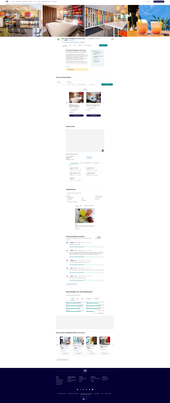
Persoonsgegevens (96, 393)
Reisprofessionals (70, 381)
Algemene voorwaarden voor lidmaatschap (86, 393)
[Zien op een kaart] (85, 140)
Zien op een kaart (63, 350)
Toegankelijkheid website (82, 378)
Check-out (69, 82)
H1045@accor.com (89, 158)
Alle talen (80, 381)
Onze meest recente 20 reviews (72, 284)
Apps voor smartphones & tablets (95, 378)
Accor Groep (57, 378)
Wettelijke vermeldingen (108, 393)
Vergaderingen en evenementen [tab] (89, 205)
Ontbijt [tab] (81, 205)
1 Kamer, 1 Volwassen (81, 84)
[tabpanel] (85, 105)
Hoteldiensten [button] (71, 189)
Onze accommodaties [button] (63, 77)
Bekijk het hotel (65, 353)
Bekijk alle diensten (99, 196)
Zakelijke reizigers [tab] (97, 299)
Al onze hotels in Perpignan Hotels (62, 359)
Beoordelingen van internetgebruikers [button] (79, 292)
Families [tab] (82, 299)
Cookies (102, 393)
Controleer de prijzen (103, 45)
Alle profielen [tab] (72, 299)
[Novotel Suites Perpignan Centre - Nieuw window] (65, 341)
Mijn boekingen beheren (105, 378)
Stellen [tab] (78, 299)
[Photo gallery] (85, 21)
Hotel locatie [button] (70, 126)
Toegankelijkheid (97, 198)
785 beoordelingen (70, 40)
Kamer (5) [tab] (85, 89)
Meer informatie (77, 228)
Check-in (59, 82)
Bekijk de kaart (82, 42)
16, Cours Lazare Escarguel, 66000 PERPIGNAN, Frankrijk (71, 42)
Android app (92, 381)
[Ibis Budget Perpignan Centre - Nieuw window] (78, 341)
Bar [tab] (76, 205)
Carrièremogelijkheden (59, 381)
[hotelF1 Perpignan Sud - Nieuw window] (104, 341)
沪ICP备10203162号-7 (88, 396)
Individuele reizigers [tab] (89, 299)
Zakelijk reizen (69, 378)
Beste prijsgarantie (112, 39)
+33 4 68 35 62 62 (89, 156)
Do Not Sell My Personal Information (85, 394)
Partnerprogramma (58, 384)
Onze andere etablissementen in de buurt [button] (70, 333)
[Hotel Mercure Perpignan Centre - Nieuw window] (91, 341)
